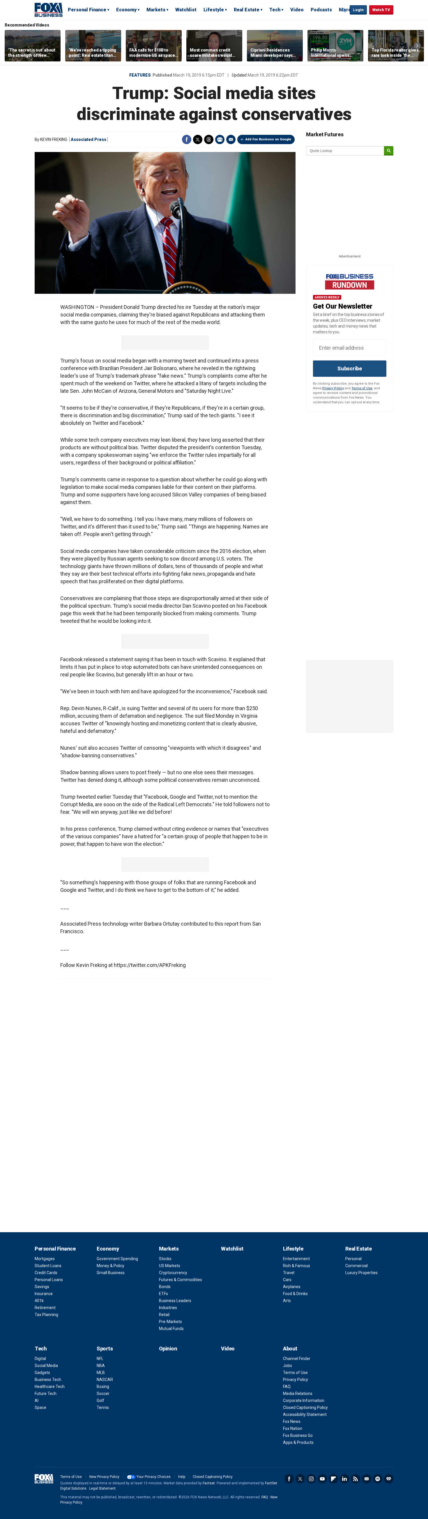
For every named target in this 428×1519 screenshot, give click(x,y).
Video (297, 10)
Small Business (111, 1272)
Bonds (165, 1286)
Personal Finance (87, 10)
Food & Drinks (295, 1293)
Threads (208, 139)
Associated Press (88, 139)
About (290, 1348)
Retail (164, 1314)
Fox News (291, 1421)
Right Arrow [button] (417, 45)
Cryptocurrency (173, 1272)
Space (40, 1407)
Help (181, 1477)
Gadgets (42, 1372)
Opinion (168, 1348)
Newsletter (366, 1478)
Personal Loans (49, 1279)
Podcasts (321, 10)
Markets (155, 10)
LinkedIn (344, 1478)
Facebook (186, 139)
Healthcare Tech (50, 1386)
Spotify (377, 1478)
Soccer (103, 1393)
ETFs (163, 1293)
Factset (209, 1483)
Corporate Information (303, 1400)
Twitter (197, 139)
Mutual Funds (171, 1328)
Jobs (287, 1365)
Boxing (103, 1386)
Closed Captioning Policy (305, 1407)
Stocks (165, 1258)
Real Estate (246, 10)
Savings (42, 1286)
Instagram (311, 1478)
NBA (101, 1365)
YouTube (322, 1478)
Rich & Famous (296, 1265)
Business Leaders (175, 1300)
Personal (353, 1258)
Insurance (44, 1293)
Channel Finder (296, 1358)
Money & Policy (110, 1265)
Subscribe (349, 368)
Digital (40, 1358)
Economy (126, 10)
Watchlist (186, 10)
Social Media (46, 1365)
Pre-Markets (170, 1321)
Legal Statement (102, 1488)
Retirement (45, 1307)
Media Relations (297, 1393)
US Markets (169, 1265)
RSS (355, 1478)
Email (231, 139)
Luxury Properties (361, 1272)
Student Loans (48, 1265)
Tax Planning (46, 1314)
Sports (105, 1348)
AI (36, 1400)
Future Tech (45, 1393)
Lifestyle (214, 10)
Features (140, 75)
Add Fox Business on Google (268, 139)
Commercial (356, 1265)
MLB (101, 1372)
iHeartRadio (388, 1478)
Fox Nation (292, 1428)
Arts (287, 1300)
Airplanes (291, 1286)
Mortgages (45, 1258)
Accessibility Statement (305, 1414)
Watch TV (381, 10)
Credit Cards (46, 1272)
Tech (274, 10)
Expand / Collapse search (343, 10)
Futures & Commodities (180, 1279)
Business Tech (48, 1379)
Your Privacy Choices (154, 1477)
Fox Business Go (298, 1435)
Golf (100, 1400)
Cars (287, 1279)
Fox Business (49, 9)
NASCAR (105, 1379)
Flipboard (333, 1478)
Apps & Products (298, 1442)
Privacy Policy (333, 388)
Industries (168, 1307)
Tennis (103, 1407)
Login (358, 10)
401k (39, 1300)
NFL (100, 1358)
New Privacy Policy (104, 1477)
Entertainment (296, 1258)
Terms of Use (361, 388)
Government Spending (117, 1258)
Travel (288, 1272)
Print (219, 139)
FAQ (287, 1386)
